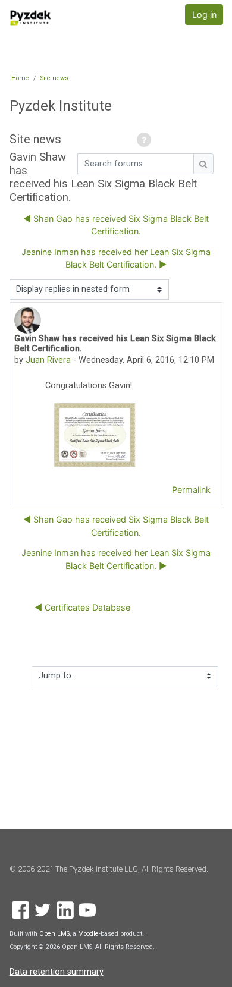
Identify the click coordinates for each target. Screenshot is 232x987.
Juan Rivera (48, 360)
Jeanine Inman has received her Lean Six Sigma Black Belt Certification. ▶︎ (116, 258)
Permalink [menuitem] (191, 490)
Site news (54, 78)
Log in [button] (204, 15)
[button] (145, 140)
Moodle (88, 934)
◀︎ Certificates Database (82, 607)
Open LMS (54, 934)
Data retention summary (57, 972)
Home (20, 78)
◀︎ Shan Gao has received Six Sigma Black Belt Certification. (116, 225)
